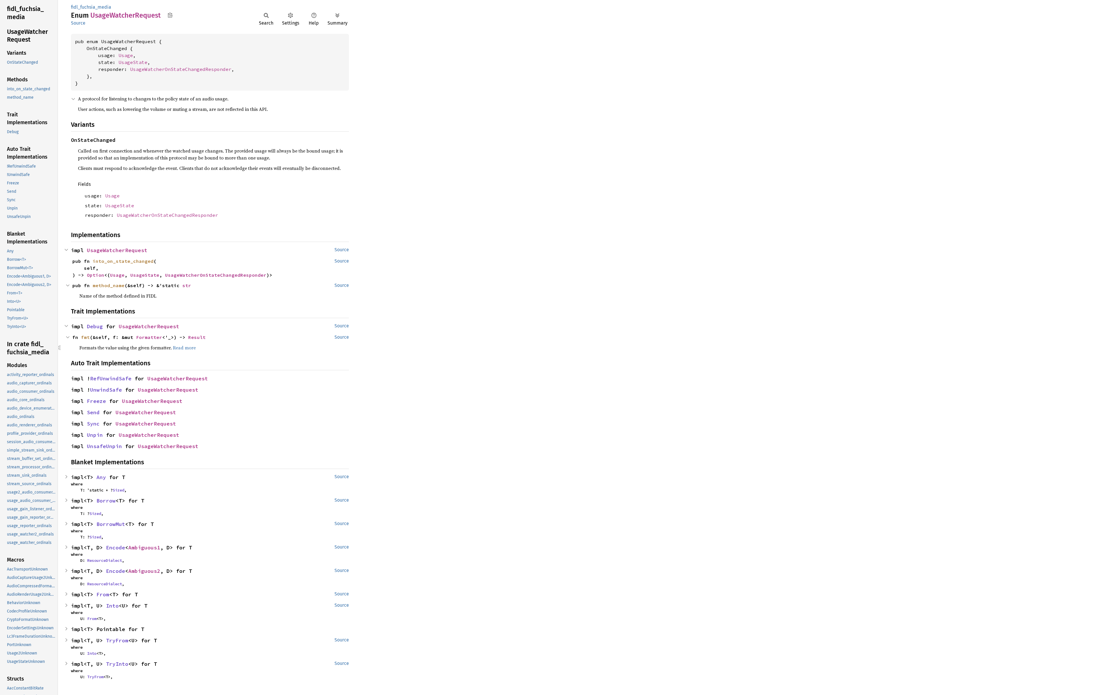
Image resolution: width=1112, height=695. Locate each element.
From (102, 594)
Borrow (106, 500)
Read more (184, 347)
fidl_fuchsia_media (91, 7)
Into (112, 605)
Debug (95, 326)
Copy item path (170, 15)
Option (95, 275)
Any (101, 477)
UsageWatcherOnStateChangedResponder (180, 69)
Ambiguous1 (144, 547)
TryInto (117, 664)
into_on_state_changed (123, 261)
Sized (118, 490)
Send (93, 412)
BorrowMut (110, 524)
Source (78, 23)
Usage (125, 55)
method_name (109, 285)
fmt (85, 337)
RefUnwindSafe (110, 378)
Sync (93, 423)
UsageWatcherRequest (117, 250)
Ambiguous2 (144, 571)
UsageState (132, 62)
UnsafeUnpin (104, 446)
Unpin (95, 435)
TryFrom (117, 640)
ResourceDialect (104, 560)
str (186, 285)
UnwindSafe (106, 389)
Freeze (96, 401)
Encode (115, 547)
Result (197, 337)
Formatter (149, 337)
